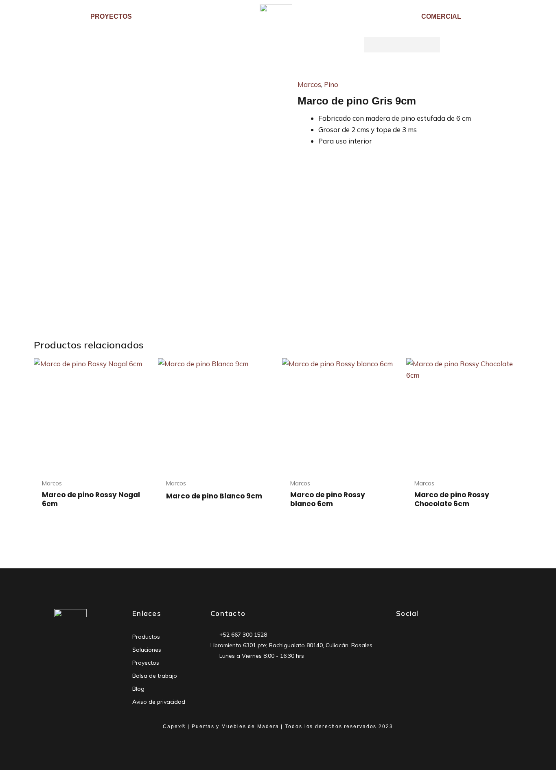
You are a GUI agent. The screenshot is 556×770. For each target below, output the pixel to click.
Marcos (309, 84)
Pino (331, 84)
